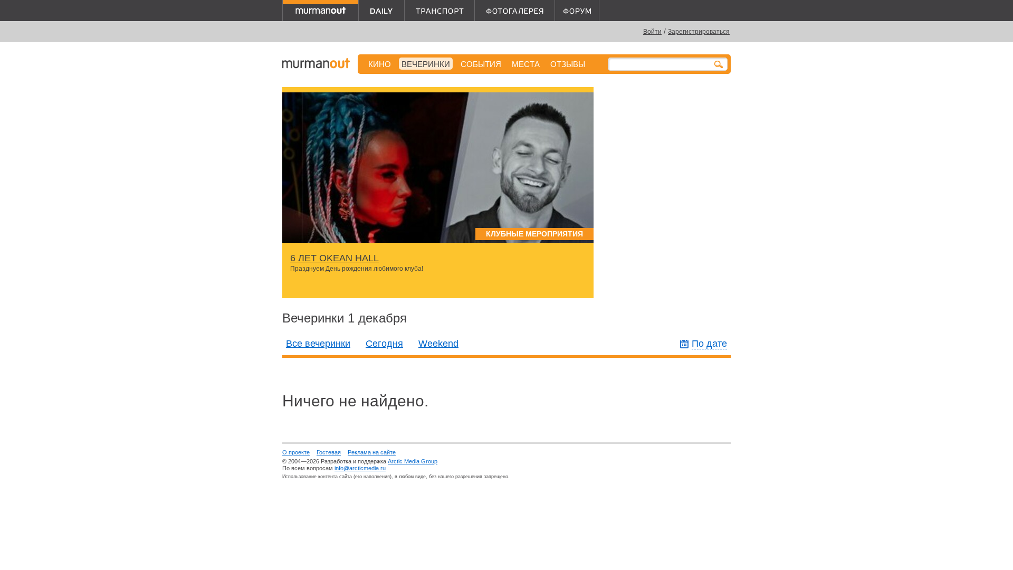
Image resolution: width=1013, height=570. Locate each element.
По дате (709, 343)
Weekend (438, 343)
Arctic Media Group (412, 461)
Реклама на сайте (372, 452)
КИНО (379, 64)
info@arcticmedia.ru (360, 468)
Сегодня (384, 343)
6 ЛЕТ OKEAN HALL (334, 258)
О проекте (296, 452)
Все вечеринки (318, 343)
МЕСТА (526, 64)
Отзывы (567, 64)
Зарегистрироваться (699, 31)
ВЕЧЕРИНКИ (426, 64)
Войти (652, 31)
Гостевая (329, 452)
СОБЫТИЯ (481, 64)
